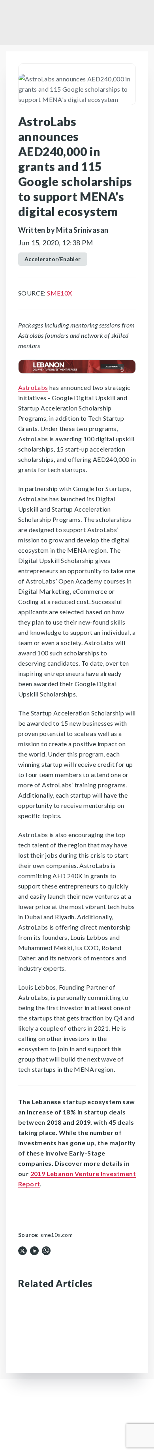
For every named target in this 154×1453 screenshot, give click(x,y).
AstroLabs (33, 387)
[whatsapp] (46, 1250)
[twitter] (22, 1250)
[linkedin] (34, 1250)
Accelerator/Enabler (52, 259)
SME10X (59, 293)
